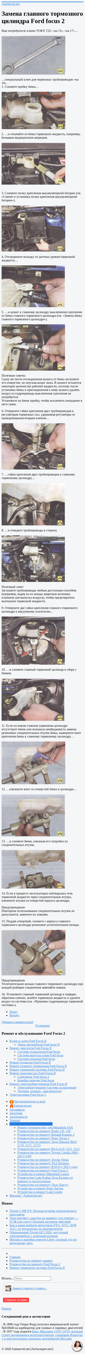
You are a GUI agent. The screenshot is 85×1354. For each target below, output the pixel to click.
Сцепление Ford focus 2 (33, 1076)
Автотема (16, 1113)
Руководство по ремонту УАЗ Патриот (43, 1163)
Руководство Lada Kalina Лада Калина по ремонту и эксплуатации (45, 1179)
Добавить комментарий (17, 1022)
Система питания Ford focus (36, 1059)
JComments (42, 1025)
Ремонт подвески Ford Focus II (30, 1062)
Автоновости (18, 1116)
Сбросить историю (16, 1299)
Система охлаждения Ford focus (38, 1051)
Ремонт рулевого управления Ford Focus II (38, 1066)
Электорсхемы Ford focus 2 (27, 1094)
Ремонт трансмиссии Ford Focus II (32, 1073)
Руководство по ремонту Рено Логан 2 (43, 1138)
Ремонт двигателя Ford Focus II (30, 1048)
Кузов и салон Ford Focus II (27, 1041)
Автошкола (17, 1109)
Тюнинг (14, 1120)
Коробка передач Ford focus (35, 1080)
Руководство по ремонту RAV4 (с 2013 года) (47, 1167)
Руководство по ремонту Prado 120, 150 (44, 1131)
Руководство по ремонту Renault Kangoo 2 (45, 1134)
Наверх (6, 1308)
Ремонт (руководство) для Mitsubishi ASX (45, 1127)
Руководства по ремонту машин (31, 1124)
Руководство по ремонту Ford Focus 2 (42, 1170)
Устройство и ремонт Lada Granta (39, 1192)
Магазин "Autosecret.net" (26, 1195)
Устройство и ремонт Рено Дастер (40, 1188)
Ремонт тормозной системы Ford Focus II (37, 1069)
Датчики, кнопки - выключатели (39, 1091)
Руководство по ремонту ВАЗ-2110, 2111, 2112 (48, 1149)
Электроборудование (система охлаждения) (46, 1087)
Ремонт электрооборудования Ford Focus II (38, 1084)
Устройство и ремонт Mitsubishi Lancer (43, 1174)
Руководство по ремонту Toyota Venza (43, 1159)
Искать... (7, 1278)
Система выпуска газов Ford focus (40, 1055)
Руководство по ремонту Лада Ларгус (42, 1184)
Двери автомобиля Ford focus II (38, 1044)
